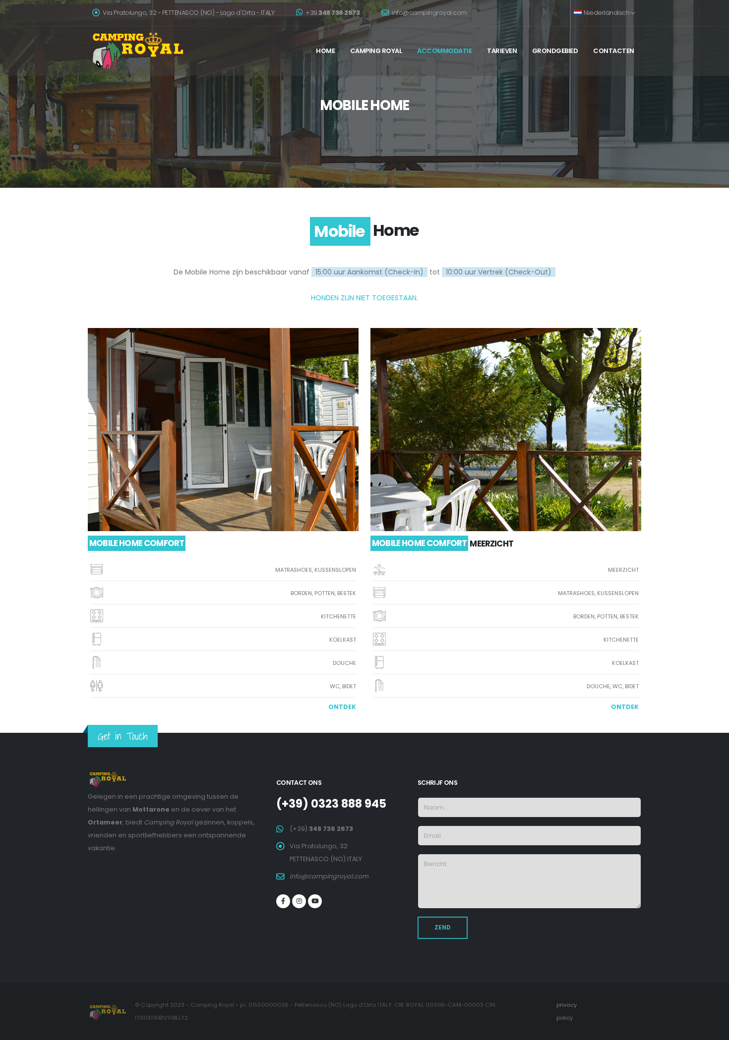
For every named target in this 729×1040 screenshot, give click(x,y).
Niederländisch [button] (607, 12)
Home (325, 50)
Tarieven (502, 50)
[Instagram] (299, 901)
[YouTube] (315, 901)
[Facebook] (283, 901)
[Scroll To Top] (711, 1029)
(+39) (321, 828)
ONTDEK (342, 707)
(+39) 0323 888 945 (331, 804)
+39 (332, 12)
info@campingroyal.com (429, 12)
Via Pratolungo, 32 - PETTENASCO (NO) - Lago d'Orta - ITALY (188, 12)
